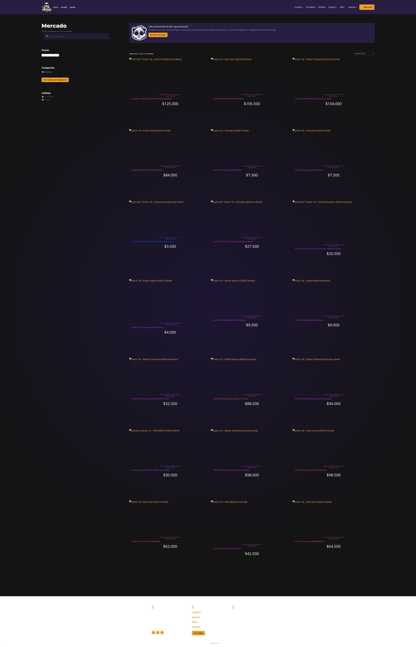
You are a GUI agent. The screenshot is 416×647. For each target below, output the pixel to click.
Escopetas (310, 7)
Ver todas (198, 633)
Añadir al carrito (170, 111)
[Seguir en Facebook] (153, 632)
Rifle (342, 7)
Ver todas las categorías (55, 80)
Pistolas (332, 7)
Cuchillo (298, 7)
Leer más (252, 336)
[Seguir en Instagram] (162, 632)
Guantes (322, 7)
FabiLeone (215, 643)
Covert (47, 99)
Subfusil (352, 7)
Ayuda (72, 7)
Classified (49, 96)
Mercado (368, 7)
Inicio (55, 7)
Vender (64, 7)
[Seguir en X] (157, 632)
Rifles (194, 622)
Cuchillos (196, 612)
